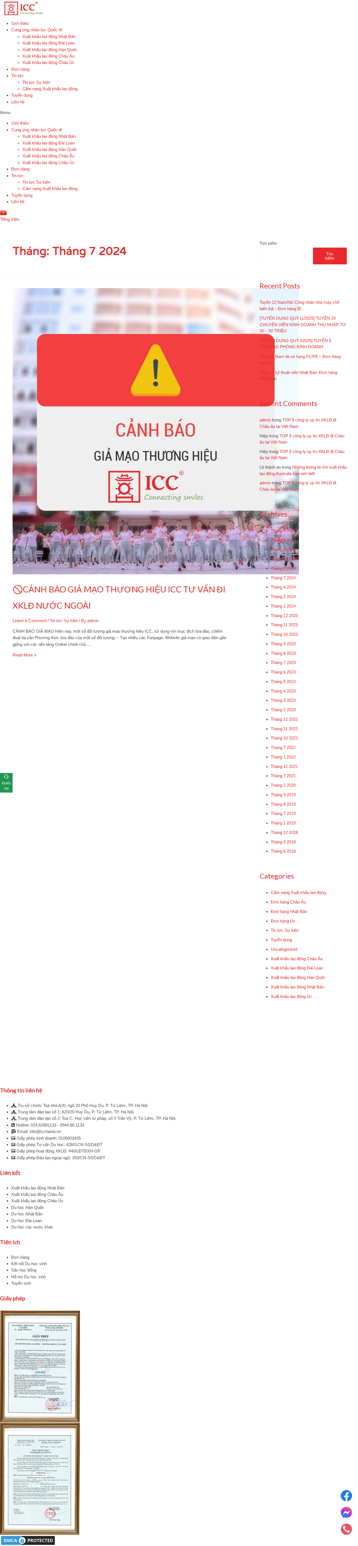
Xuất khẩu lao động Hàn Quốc (49, 49)
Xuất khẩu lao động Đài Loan (48, 43)
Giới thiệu (20, 23)
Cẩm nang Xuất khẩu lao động (49, 88)
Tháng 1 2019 (283, 823)
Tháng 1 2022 (283, 757)
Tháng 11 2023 (284, 624)
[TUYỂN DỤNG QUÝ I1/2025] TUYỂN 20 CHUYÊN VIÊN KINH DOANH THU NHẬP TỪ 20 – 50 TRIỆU (303, 324)
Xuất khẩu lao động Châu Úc (48, 62)
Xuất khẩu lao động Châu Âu (48, 56)
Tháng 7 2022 (283, 747)
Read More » (24, 655)
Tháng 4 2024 (283, 587)
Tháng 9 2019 (283, 794)
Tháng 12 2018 (284, 832)
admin (265, 420)
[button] (179, 112)
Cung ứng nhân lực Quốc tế (36, 29)
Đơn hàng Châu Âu (288, 902)
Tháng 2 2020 (283, 785)
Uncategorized (284, 949)
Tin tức (17, 75)
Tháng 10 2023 (284, 634)
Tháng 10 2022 (284, 738)
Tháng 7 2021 (283, 775)
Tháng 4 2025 (283, 530)
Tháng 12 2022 (284, 719)
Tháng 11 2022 (284, 728)
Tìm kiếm (268, 243)
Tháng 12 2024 (284, 558)
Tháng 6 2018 (283, 851)
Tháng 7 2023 (283, 662)
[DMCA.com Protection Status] (179, 1540)
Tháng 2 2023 (283, 709)
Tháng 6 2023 (283, 672)
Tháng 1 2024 (283, 606)
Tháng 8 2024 (283, 568)
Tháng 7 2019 (283, 813)
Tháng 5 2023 (283, 681)
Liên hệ (17, 101)
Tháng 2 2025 (283, 540)
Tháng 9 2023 (283, 643)
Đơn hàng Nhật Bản (289, 911)
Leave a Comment (29, 620)
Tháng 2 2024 (283, 596)
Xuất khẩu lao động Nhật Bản (49, 36)
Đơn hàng (20, 69)
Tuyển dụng (21, 95)
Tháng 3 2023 (283, 700)
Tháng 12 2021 (284, 766)
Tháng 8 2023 (283, 653)
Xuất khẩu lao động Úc (291, 996)
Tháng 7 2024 (283, 577)
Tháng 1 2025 (283, 549)
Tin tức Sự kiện (36, 82)
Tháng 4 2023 (283, 691)
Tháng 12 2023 (284, 615)
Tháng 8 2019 (283, 804)
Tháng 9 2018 (283, 842)
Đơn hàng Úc (283, 921)
